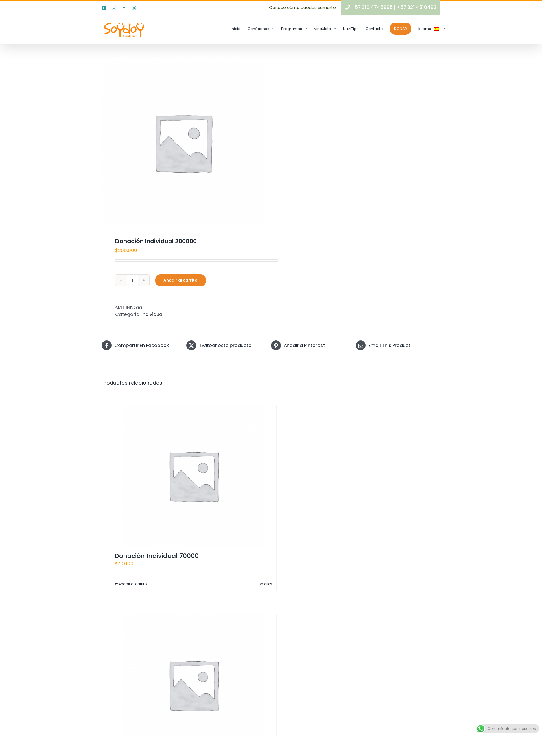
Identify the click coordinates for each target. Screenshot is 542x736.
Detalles (265, 583)
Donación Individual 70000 (157, 556)
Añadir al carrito (180, 280)
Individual (152, 314)
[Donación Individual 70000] (193, 475)
